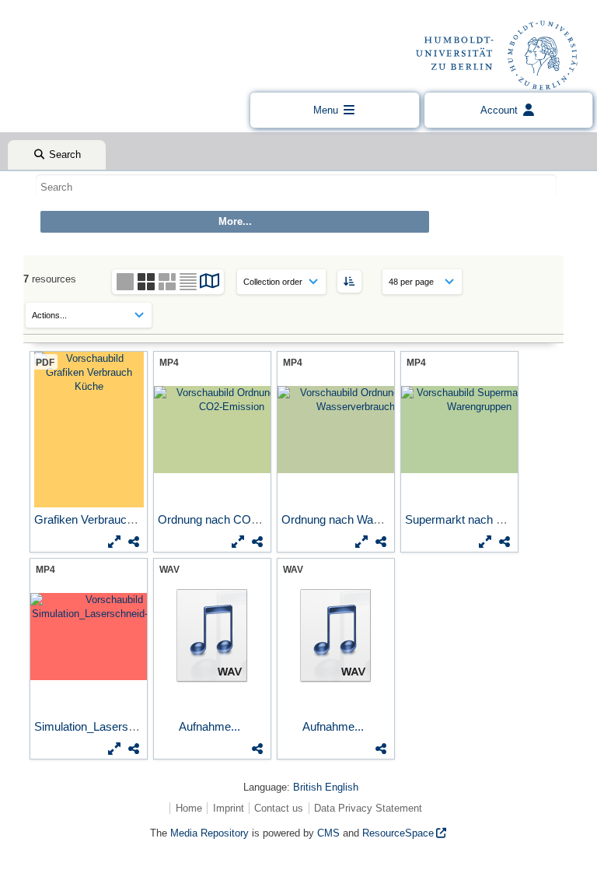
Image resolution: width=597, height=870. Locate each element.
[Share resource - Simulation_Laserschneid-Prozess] (133, 748)
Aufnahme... (211, 726)
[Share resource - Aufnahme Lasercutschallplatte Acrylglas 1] (381, 748)
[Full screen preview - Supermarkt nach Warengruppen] (485, 541)
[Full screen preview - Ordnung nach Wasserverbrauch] (361, 541)
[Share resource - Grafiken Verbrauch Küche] (133, 541)
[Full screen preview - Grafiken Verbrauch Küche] (114, 541)
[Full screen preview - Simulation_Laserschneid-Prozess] (114, 748)
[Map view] (210, 283)
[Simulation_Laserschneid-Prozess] (88, 636)
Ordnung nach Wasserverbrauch (365, 519)
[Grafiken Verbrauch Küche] (88, 429)
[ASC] (349, 281)
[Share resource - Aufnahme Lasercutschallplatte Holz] (257, 748)
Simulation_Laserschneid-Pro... (115, 726)
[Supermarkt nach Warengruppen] (459, 429)
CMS (328, 833)
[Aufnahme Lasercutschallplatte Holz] (212, 636)
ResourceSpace (398, 833)
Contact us (278, 808)
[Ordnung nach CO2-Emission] (212, 429)
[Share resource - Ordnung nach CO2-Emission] (257, 541)
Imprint (228, 808)
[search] (296, 186)
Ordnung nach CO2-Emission (235, 519)
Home (189, 808)
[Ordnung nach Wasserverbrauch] (336, 429)
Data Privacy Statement (368, 808)
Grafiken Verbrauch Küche (103, 519)
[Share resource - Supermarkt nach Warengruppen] (504, 541)
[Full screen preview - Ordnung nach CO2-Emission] (238, 541)
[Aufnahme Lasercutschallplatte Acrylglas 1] (336, 636)
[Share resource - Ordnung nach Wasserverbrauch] (381, 541)
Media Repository (209, 833)
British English (325, 787)
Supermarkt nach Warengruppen (489, 519)
